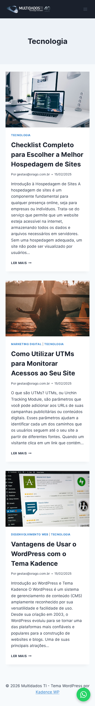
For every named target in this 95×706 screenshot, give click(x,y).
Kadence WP (47, 692)
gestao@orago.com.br (33, 174)
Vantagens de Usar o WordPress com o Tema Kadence (43, 553)
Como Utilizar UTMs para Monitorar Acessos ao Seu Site (43, 363)
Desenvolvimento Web (29, 534)
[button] (83, 694)
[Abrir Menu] (85, 9)
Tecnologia (21, 135)
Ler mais (21, 263)
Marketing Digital (26, 344)
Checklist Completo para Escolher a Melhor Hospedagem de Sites (47, 154)
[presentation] (47, 99)
